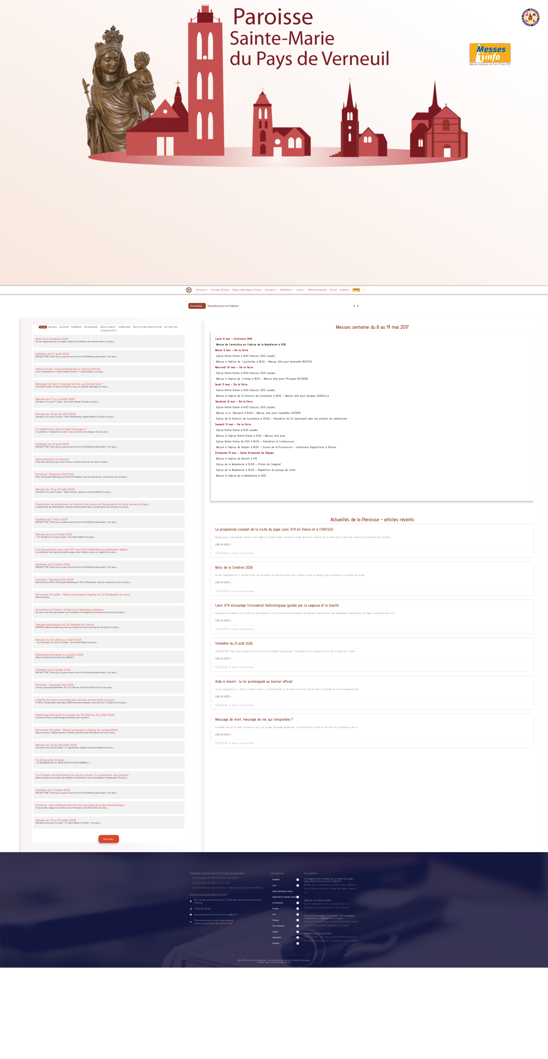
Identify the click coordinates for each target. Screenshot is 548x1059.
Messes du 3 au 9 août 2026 (54, 534)
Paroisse (201, 289)
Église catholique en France (247, 289)
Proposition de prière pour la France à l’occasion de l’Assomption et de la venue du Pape (92, 504)
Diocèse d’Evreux (220, 289)
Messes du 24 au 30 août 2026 (55, 414)
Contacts (344, 289)
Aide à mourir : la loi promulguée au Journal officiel (68, 369)
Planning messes (317, 289)
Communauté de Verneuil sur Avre (211, 882)
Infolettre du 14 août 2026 (52, 444)
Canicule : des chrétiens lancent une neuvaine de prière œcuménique (80, 805)
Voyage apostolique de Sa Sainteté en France (65, 624)
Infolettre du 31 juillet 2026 (53, 564)
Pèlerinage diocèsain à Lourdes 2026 (59, 654)
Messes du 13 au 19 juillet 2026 (56, 820)
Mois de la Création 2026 (222, 305)
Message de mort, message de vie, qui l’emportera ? (69, 384)
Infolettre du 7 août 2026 (52, 519)
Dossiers (270, 289)
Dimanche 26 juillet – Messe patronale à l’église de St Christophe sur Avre (83, 594)
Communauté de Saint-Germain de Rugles (215, 877)
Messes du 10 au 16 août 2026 (55, 489)
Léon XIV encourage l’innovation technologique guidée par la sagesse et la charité (277, 605)
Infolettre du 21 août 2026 (52, 354)
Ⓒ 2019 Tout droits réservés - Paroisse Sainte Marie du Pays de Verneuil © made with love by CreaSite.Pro (274, 961)
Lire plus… (109, 341)
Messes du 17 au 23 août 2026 (55, 399)
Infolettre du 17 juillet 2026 (53, 790)
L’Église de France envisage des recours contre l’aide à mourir (75, 700)
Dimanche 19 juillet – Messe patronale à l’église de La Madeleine (77, 730)
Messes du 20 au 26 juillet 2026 (56, 745)
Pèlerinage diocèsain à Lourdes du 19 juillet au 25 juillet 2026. (75, 715)
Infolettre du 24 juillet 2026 (53, 669)
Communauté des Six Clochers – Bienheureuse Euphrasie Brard (227, 887)
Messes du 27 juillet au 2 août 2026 (58, 639)
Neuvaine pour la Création (52, 459)
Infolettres (285, 289)
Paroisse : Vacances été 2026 (55, 474)
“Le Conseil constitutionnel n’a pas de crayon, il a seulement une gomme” (82, 775)
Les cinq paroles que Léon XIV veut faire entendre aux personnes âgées (82, 549)
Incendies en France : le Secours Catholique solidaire (69, 609)
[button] (358, 306)
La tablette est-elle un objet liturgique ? (61, 429)
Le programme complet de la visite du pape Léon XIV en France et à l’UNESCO (274, 529)
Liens (299, 289)
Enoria (333, 289)
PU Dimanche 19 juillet (50, 760)
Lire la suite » (223, 544)
